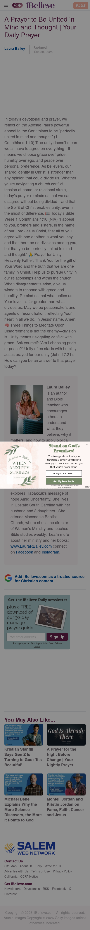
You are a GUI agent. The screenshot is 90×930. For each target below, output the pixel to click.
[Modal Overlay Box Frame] (45, 464)
